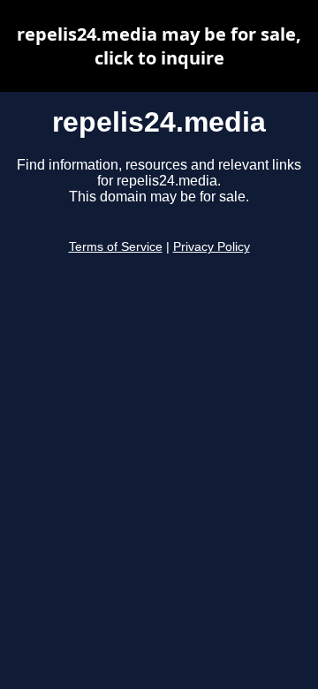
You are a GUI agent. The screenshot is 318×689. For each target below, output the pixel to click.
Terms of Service (116, 247)
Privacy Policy (211, 247)
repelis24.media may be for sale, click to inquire (159, 46)
